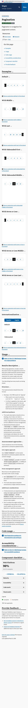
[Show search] (19, 7)
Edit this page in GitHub (8, 634)
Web (9, 39)
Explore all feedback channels (12, 626)
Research (16, 36)
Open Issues (7, 36)
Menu (24, 7)
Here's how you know (8, 2)
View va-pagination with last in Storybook (14, 145)
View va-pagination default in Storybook (14, 96)
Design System (7, 7)
